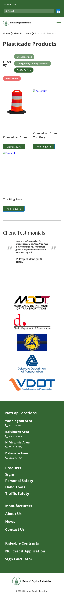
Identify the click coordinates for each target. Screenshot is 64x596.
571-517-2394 (15, 447)
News (10, 521)
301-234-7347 (15, 425)
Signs (10, 474)
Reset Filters (12, 78)
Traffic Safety (24, 70)
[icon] (58, 11)
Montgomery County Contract (32, 63)
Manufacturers (18, 505)
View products (14, 146)
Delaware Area (16, 453)
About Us (13, 513)
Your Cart (11, 4)
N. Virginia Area (17, 442)
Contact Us (15, 529)
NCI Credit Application (25, 551)
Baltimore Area (17, 432)
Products (13, 467)
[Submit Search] (5, 11)
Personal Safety (19, 480)
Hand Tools (15, 487)
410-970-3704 (15, 436)
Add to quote (44, 146)
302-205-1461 (15, 457)
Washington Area (18, 421)
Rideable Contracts (22, 543)
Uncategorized (24, 56)
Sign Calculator (18, 558)
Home (6, 33)
